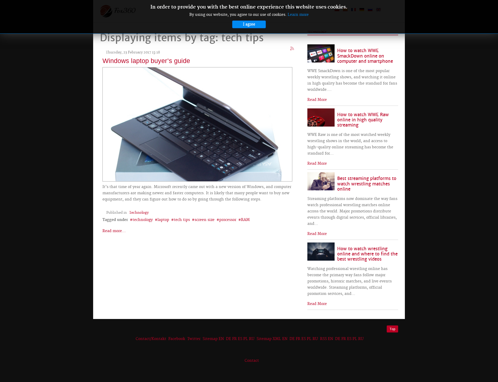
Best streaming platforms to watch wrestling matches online (366, 184)
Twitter (193, 339)
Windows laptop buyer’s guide (146, 60)
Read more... (114, 231)
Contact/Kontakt (150, 339)
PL (245, 339)
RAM (245, 220)
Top (392, 329)
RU (251, 339)
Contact (252, 360)
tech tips (182, 220)
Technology (139, 213)
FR (234, 339)
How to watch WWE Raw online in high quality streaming (363, 120)
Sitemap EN (214, 339)
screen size (205, 220)
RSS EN (326, 339)
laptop (163, 220)
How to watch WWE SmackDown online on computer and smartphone (365, 56)
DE (228, 339)
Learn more (298, 14)
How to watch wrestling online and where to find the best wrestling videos (367, 254)
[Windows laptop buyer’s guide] (197, 123)
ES (240, 339)
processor (227, 220)
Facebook (176, 339)
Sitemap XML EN (272, 339)
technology (143, 220)
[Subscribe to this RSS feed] (292, 49)
